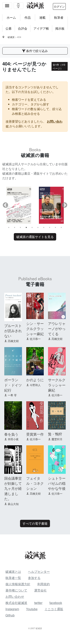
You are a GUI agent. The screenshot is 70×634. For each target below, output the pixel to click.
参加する (34, 578)
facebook (55, 602)
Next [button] (64, 205)
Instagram (12, 609)
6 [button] (38, 227)
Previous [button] (5, 205)
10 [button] (61, 227)
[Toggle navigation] (7, 5)
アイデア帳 (41, 28)
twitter (38, 602)
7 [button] (44, 227)
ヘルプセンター (39, 571)
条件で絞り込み (36, 51)
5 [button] (32, 227)
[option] (18, 205)
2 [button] (15, 227)
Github (10, 615)
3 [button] (20, 227)
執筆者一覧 (13, 578)
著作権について (16, 590)
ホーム (11, 17)
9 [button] (55, 227)
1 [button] (9, 227)
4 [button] (26, 227)
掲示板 (60, 28)
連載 (42, 17)
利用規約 (43, 584)
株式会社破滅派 (16, 602)
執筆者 (58, 17)
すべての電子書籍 (35, 523)
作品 (27, 17)
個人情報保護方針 (17, 584)
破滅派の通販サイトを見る (35, 236)
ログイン (59, 6)
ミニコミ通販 (54, 609)
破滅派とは (13, 571)
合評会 (22, 28)
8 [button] (50, 227)
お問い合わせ (14, 596)
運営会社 (40, 590)
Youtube (32, 609)
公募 (8, 28)
